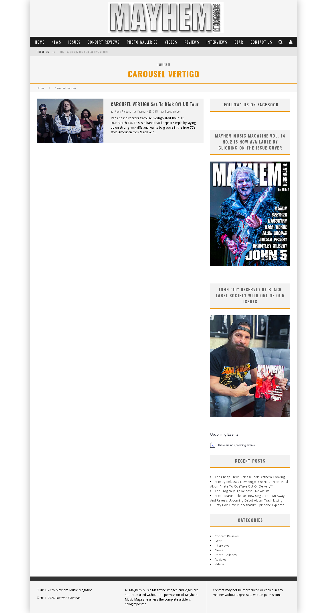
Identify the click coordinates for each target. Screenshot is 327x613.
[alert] (250, 445)
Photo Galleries (142, 42)
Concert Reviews (104, 42)
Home (39, 42)
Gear (238, 42)
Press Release (123, 111)
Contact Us (261, 42)
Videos (171, 42)
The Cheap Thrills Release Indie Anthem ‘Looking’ (250, 477)
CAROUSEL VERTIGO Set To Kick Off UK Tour (155, 104)
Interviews (216, 42)
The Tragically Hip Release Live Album (84, 52)
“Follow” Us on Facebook (250, 104)
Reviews (191, 42)
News (56, 42)
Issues (74, 42)
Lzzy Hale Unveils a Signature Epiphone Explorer (249, 505)
